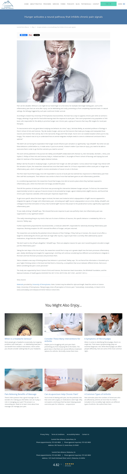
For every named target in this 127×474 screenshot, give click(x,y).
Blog (33, 27)
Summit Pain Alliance (23, 27)
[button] (124, 4)
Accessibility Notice (73, 434)
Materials (20, 284)
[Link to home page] (7, 4)
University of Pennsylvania (41, 284)
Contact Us (85, 434)
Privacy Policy (44, 434)
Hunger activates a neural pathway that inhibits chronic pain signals (56, 27)
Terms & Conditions (57, 434)
